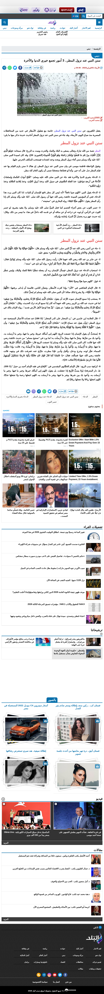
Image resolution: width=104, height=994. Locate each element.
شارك (26, 68)
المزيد (5, 843)
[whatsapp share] (10, 68)
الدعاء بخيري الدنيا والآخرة (17, 397)
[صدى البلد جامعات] (50, 9)
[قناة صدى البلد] (81, 9)
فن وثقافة (42, 28)
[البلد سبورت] (66, 9)
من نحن (68, 982)
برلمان (26, 962)
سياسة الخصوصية (39, 982)
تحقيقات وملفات (95, 969)
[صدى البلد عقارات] (36, 9)
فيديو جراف (96, 962)
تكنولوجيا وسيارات (40, 962)
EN (76, 16)
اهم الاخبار (86, 28)
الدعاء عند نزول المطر (42, 397)
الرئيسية (98, 28)
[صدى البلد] (52, 22)
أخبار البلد (74, 28)
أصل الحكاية (24, 955)
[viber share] (34, 391)
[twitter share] (15, 68)
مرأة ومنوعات (17, 28)
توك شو (30, 28)
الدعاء (85, 397)
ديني (4, 28)
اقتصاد (62, 962)
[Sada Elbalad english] (24, 9)
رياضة (52, 28)
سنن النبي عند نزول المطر (67, 397)
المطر (95, 397)
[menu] (99, 22)
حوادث (62, 28)
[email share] (4, 68)
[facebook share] (20, 68)
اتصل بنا (56, 982)
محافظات (79, 962)
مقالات (80, 969)
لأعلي (96, 928)
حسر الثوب (52, 402)
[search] (5, 22)
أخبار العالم (43, 955)
